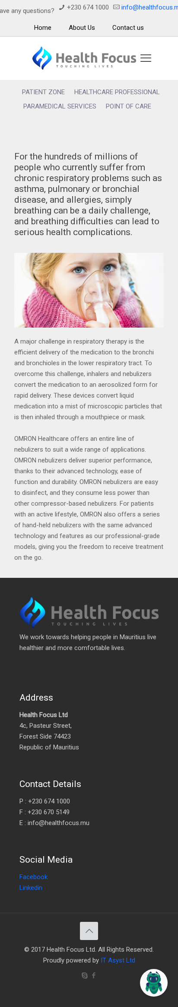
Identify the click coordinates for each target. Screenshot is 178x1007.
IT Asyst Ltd (118, 960)
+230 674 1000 (88, 7)
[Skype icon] (84, 975)
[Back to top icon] (89, 931)
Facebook (33, 877)
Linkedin (30, 888)
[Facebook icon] (93, 975)
